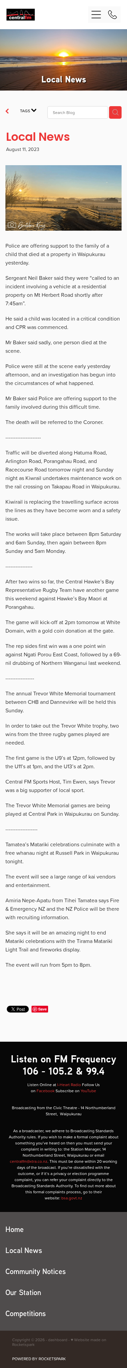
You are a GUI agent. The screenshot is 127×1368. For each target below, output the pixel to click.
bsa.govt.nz (71, 1198)
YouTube (88, 1091)
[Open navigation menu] (96, 14)
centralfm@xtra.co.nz (28, 1161)
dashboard (57, 1340)
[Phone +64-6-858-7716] (112, 14)
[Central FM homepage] (47, 14)
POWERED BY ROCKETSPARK (39, 1359)
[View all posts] (7, 112)
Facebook (46, 1091)
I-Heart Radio (69, 1084)
